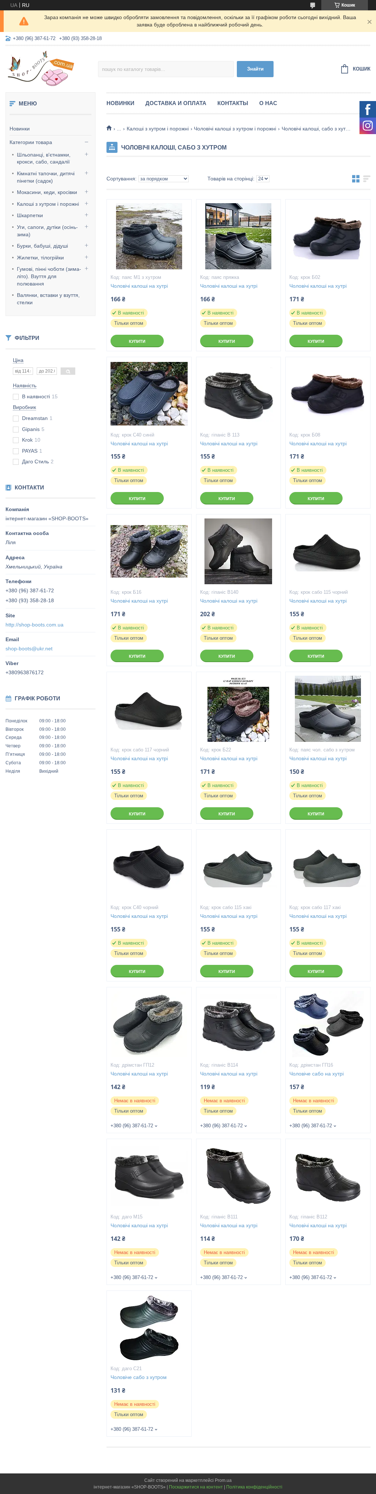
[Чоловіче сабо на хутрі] (327, 1024)
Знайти (255, 69)
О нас (268, 103)
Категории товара (31, 142)
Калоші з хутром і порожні (48, 204)
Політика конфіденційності (254, 1487)
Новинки (20, 129)
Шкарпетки (30, 215)
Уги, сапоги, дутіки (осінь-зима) (47, 230)
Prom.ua (223, 1480)
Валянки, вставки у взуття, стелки (48, 298)
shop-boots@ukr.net (29, 648)
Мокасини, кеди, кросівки (47, 192)
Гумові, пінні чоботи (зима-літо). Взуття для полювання (49, 276)
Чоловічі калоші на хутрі (139, 286)
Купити (137, 341)
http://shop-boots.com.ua (35, 625)
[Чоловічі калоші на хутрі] (149, 236)
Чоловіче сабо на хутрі (316, 1074)
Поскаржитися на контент (196, 1487)
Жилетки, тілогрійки (40, 258)
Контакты (232, 103)
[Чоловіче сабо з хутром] (149, 1327)
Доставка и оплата (175, 103)
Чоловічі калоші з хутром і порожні (235, 129)
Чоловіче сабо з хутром (139, 1377)
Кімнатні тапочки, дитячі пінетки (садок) (46, 177)
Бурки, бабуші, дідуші (42, 246)
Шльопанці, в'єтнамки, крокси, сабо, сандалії (43, 158)
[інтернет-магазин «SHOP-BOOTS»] (52, 68)
